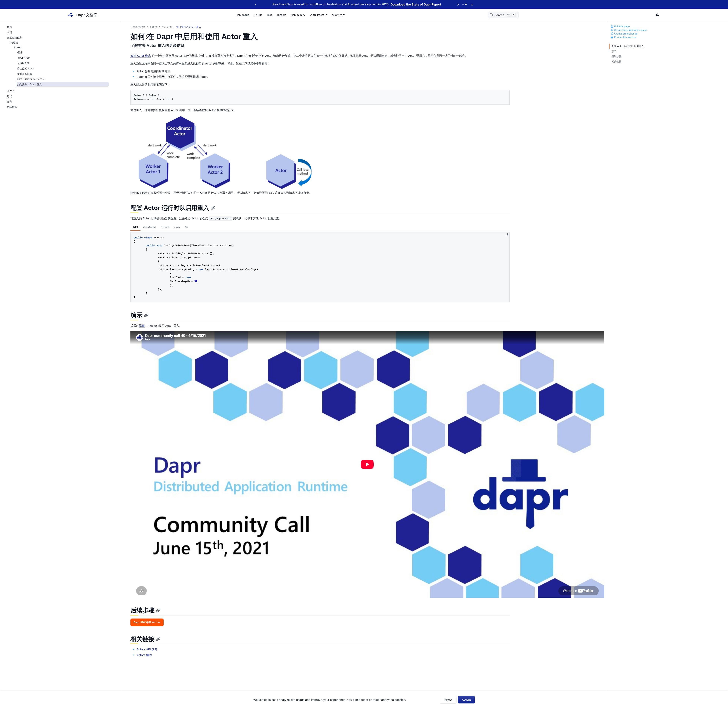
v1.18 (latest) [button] (317, 14)
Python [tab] (165, 227)
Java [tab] (177, 227)
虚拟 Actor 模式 (140, 55)
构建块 (153, 27)
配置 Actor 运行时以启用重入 (628, 46)
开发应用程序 (137, 27)
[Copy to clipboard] (507, 235)
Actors (167, 27)
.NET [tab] (135, 227)
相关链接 (616, 61)
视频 (142, 325)
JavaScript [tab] (149, 227)
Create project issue (626, 33)
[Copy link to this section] (213, 208)
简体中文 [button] (337, 14)
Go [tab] (186, 227)
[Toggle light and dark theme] (657, 15)
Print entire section (625, 37)
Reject (448, 699)
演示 (614, 51)
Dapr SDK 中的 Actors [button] (147, 622)
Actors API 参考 (146, 649)
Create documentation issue (630, 30)
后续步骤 (616, 56)
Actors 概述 (144, 655)
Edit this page (622, 26)
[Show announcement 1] (463, 4)
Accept (466, 699)
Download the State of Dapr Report (416, 4)
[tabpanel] (320, 266)
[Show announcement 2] (466, 4)
